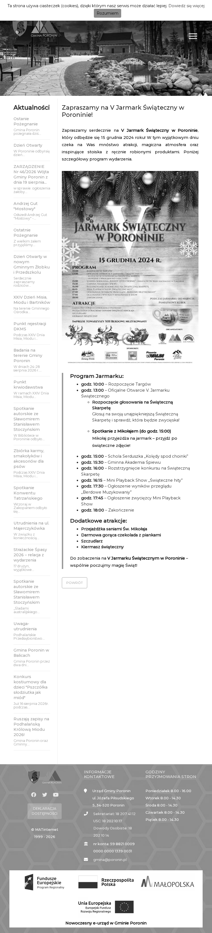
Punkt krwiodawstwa (28, 384)
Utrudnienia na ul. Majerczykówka (31, 526)
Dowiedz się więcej (186, 5)
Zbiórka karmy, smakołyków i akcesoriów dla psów (29, 458)
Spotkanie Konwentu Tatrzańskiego (28, 493)
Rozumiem (107, 13)
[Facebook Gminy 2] (34, 795)
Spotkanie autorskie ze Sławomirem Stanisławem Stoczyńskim (27, 419)
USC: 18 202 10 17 (107, 821)
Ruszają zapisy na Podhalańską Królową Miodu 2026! (31, 726)
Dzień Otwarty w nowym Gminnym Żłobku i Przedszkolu (32, 264)
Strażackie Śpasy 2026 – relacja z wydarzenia (30, 555)
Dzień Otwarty (28, 145)
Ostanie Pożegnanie (26, 121)
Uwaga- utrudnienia (25, 626)
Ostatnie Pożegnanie (26, 233)
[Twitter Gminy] (45, 795)
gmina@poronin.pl (110, 860)
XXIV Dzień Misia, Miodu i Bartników (32, 300)
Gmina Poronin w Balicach (31, 653)
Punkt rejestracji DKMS (30, 326)
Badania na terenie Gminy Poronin (28, 355)
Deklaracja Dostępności (44, 811)
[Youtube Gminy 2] (56, 795)
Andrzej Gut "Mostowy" (26, 206)
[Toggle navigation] (193, 36)
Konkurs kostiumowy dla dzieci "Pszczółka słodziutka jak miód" (30, 687)
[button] (74, 582)
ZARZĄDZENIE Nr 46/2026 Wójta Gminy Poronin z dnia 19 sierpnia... (31, 174)
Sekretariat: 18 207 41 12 (114, 814)
